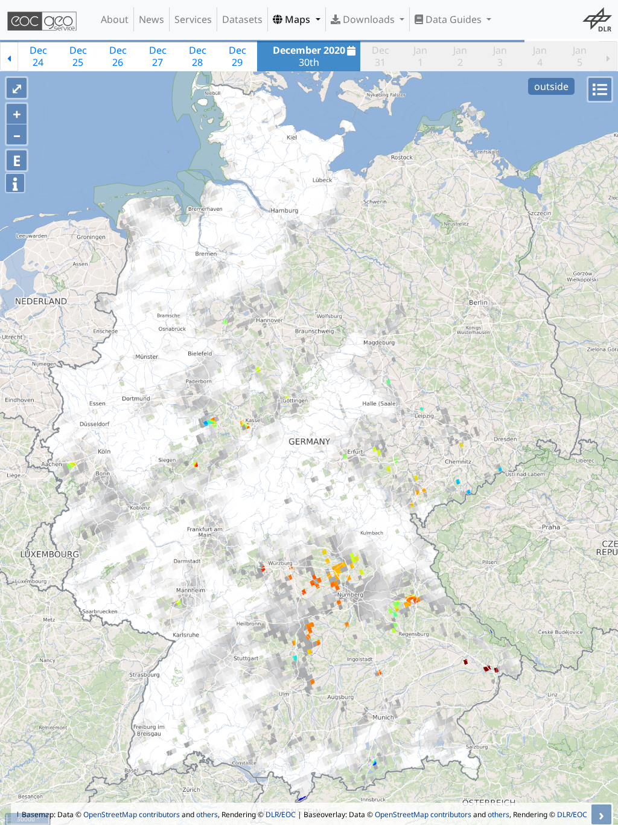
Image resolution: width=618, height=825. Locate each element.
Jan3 (500, 56)
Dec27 (158, 56)
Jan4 (540, 56)
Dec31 (380, 56)
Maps (297, 19)
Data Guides (453, 19)
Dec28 (197, 56)
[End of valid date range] (608, 56)
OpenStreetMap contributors (131, 814)
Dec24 (38, 56)
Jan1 (420, 56)
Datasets (242, 19)
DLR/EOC (281, 814)
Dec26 (118, 56)
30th (309, 56)
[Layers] (599, 89)
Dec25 (78, 56)
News (151, 19)
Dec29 (237, 56)
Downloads (368, 19)
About (115, 19)
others (207, 814)
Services (193, 19)
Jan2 (460, 56)
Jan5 (580, 56)
